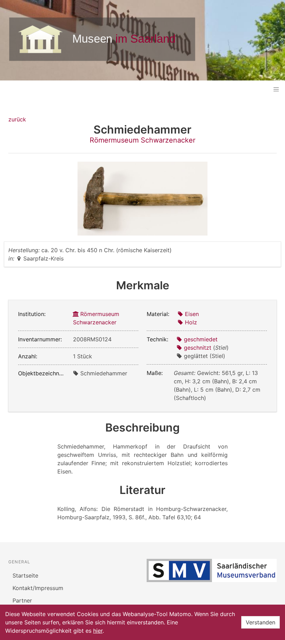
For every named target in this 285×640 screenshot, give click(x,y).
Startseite (25, 575)
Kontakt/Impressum (38, 587)
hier (98, 630)
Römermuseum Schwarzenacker (142, 140)
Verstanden (260, 622)
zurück (17, 119)
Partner (22, 600)
